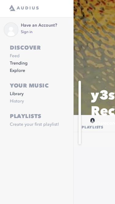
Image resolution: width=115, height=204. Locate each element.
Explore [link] (17, 71)
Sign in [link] (27, 32)
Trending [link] (19, 63)
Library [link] (17, 94)
